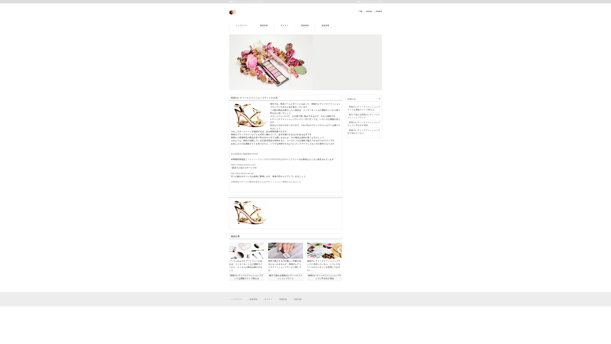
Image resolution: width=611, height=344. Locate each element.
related (379, 11)
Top (360, 11)
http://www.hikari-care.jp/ (242, 173)
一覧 (379, 99)
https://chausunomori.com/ (243, 165)
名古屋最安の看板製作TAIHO (244, 154)
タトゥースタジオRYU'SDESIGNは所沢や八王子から (274, 159)
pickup (369, 11)
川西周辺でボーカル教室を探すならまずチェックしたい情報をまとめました (266, 182)
